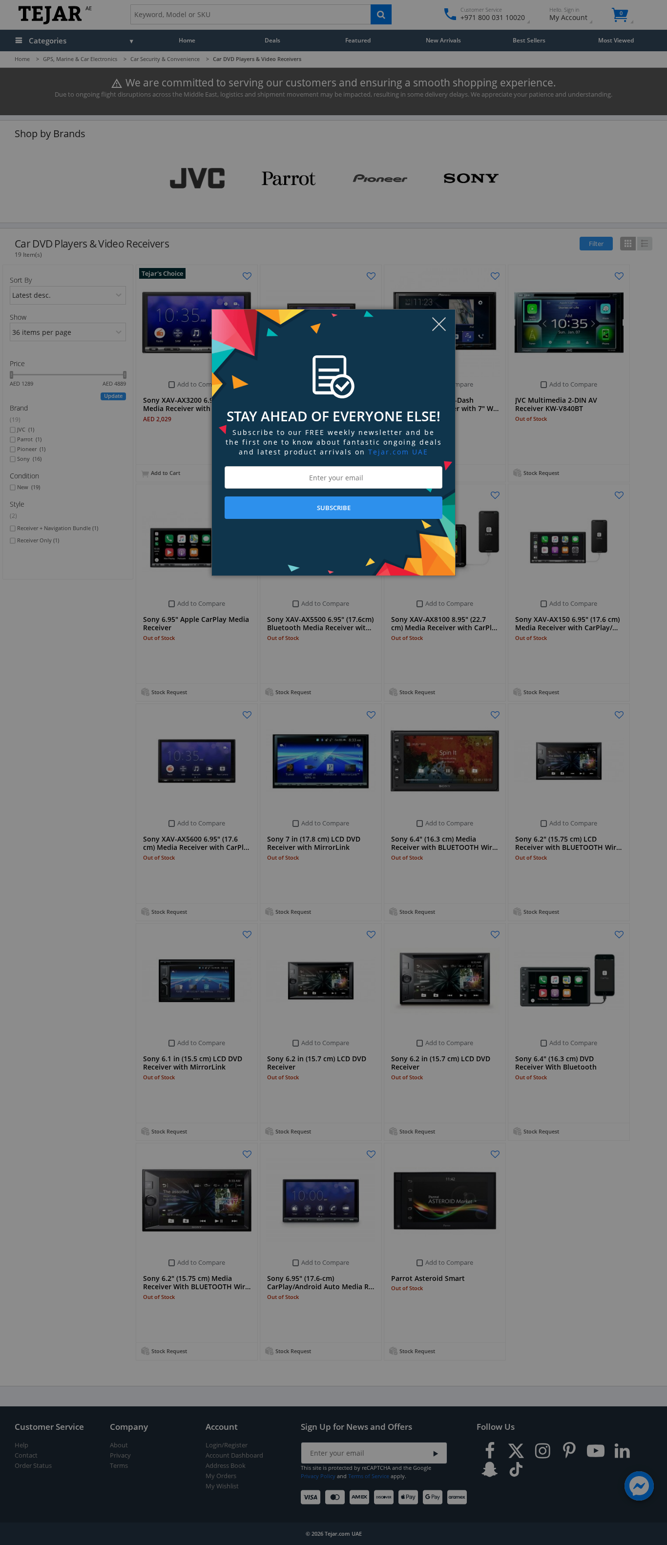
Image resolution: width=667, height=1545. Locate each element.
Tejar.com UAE (398, 451)
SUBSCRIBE (334, 507)
